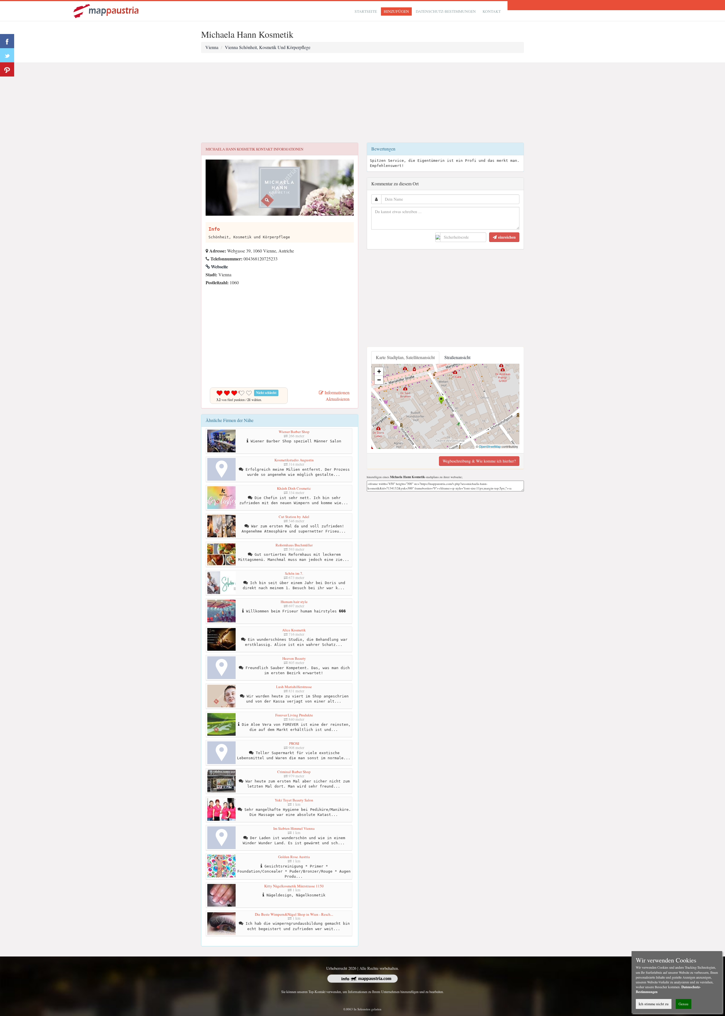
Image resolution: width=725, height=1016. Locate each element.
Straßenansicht (457, 357)
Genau (683, 1003)
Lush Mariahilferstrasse (294, 686)
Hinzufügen (396, 11)
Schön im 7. (294, 573)
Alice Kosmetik (294, 630)
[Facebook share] (7, 41)
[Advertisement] (362, 102)
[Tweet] (7, 55)
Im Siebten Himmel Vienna (294, 828)
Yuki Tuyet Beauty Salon (294, 800)
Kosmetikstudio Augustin (294, 460)
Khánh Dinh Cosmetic (294, 488)
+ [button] (379, 371)
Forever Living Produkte (294, 715)
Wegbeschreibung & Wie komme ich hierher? (479, 461)
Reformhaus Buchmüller (294, 545)
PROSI (294, 743)
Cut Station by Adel (294, 516)
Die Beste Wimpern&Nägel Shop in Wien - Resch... (294, 914)
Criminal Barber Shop (294, 771)
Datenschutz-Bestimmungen (446, 11)
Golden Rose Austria (294, 856)
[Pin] (7, 69)
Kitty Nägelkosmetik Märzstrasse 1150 (294, 885)
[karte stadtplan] (106, 10)
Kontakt (492, 11)
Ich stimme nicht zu (654, 1003)
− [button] (379, 379)
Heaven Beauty (294, 658)
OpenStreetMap (490, 446)
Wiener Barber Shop (294, 431)
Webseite (219, 266)
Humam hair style (294, 601)
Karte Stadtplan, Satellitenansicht (405, 357)
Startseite (366, 11)
